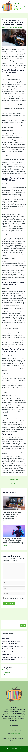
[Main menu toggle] (24, 6)
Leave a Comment (17, 27)
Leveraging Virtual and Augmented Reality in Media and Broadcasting (13, 541)
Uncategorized (5, 674)
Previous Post (14, 479)
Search (3, 623)
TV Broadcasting (6, 672)
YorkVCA (17, 5)
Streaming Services (7, 27)
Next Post (14, 484)
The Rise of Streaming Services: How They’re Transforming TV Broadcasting (12, 515)
